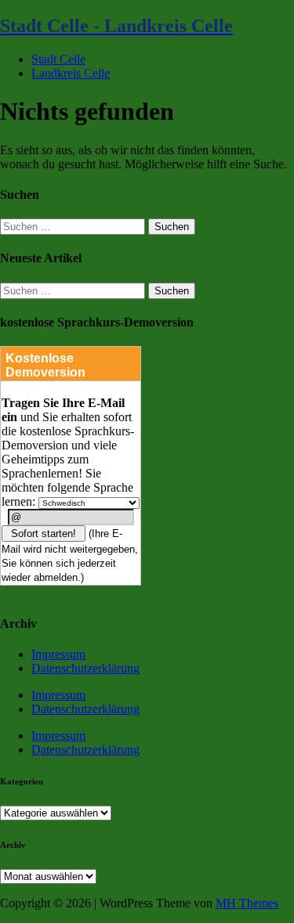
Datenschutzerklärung (85, 668)
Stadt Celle (58, 59)
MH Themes (247, 903)
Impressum (58, 654)
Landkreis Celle (70, 73)
